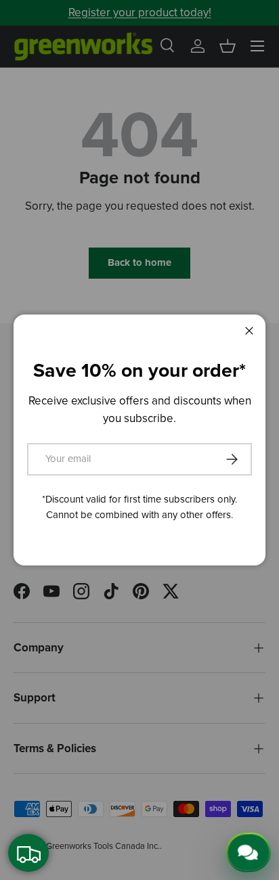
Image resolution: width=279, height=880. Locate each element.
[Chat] (247, 853)
